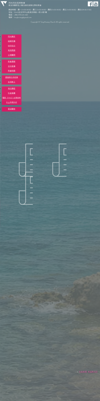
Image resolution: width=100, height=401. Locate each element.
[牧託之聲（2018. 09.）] (50, 156)
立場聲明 (11, 55)
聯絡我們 (12, 112)
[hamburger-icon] (95, 33)
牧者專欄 (11, 93)
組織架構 (11, 41)
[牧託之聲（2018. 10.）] (16, 156)
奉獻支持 (12, 114)
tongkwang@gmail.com (22, 17)
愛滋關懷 (11, 109)
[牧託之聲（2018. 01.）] (16, 184)
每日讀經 (11, 89)
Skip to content (7, 1)
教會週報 (11, 62)
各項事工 (11, 82)
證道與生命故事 (11, 77)
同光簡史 (11, 37)
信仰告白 (11, 46)
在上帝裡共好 (11, 102)
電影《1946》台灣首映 (11, 98)
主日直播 (11, 66)
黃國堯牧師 (93, 372)
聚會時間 (11, 71)
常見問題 (11, 51)
